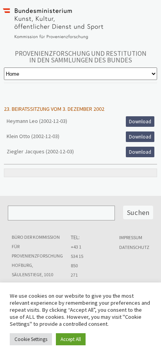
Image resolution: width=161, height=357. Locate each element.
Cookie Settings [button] (30, 339)
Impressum (130, 237)
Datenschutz (134, 247)
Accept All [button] (71, 339)
